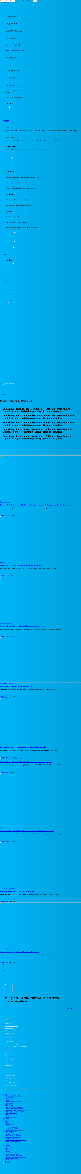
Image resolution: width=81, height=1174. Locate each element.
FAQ (6, 1054)
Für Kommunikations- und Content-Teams (17, 1110)
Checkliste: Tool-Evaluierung (13, 1135)
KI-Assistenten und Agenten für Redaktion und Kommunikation (21, 565)
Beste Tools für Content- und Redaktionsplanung (17, 1046)
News (6, 1062)
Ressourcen (6, 1125)
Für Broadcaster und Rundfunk (14, 1107)
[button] (10, 14)
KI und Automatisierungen (11, 1044)
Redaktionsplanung (5, 502)
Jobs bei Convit (8, 1065)
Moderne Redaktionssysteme (13, 1160)
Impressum (35, 1088)
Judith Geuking (4, 575)
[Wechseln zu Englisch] (6, 384)
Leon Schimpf (3, 515)
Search (34, 0)
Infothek (5, 1144)
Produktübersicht (9, 1028)
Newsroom (10, 744)
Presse (7, 1150)
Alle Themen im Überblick (13, 1147)
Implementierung (10, 1117)
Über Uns (5, 1120)
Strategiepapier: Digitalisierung (14, 1137)
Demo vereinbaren (11, 1115)
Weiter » (5, 970)
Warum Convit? (9, 1059)
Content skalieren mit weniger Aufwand (16, 1140)
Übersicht (8, 1104)
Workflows (9, 1098)
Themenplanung (9, 1041)
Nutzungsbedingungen (26, 1088)
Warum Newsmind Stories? (11, 1026)
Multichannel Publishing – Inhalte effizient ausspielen (17, 891)
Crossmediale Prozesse (12, 1133)
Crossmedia (3, 888)
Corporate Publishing (5, 623)
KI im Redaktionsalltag (12, 1158)
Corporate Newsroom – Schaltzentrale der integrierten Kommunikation (23, 747)
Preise (7, 1114)
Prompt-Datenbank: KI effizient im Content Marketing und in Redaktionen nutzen (27, 831)
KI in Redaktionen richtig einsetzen (15, 1130)
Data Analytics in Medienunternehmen (16, 1157)
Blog (1, 683)
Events (8, 1151)
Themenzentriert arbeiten (12, 1128)
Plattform (5, 1094)
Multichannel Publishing (12, 1154)
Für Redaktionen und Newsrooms (14, 1108)
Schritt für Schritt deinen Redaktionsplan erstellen (16, 686)
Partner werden (8, 1057)
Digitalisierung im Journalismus (14, 1155)
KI (0, 562)
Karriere (8, 1123)
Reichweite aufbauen (11, 1131)
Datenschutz (42, 1088)
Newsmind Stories (9, 1023)
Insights (8, 1100)
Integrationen (9, 1103)
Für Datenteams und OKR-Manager (15, 1111)
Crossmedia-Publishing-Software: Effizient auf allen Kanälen (19, 952)
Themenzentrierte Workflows (13, 1142)
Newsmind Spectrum (10, 1033)
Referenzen (6, 1118)
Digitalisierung (3, 744)
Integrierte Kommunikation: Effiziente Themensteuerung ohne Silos (22, 626)
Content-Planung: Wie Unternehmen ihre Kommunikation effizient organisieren (26, 762)
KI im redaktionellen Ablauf (13, 1141)
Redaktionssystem (5, 562)
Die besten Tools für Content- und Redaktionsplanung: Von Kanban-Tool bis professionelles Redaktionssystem (35, 505)
